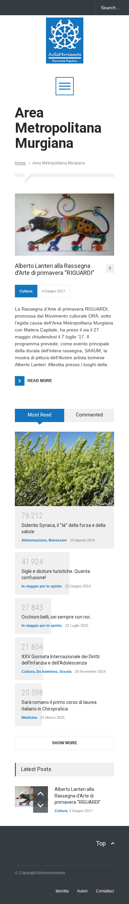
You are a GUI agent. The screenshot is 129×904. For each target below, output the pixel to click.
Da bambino (47, 671)
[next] (40, 805)
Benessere (58, 540)
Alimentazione (34, 540)
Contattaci (105, 891)
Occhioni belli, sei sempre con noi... (57, 617)
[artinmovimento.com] (64, 55)
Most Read (39, 415)
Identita (62, 891)
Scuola (65, 671)
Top (101, 843)
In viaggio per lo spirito (42, 586)
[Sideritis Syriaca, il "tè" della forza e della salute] (64, 469)
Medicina (29, 717)
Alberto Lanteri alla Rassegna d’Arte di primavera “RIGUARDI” (54, 269)
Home (20, 163)
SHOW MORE (64, 743)
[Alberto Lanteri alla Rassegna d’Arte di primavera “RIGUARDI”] (64, 225)
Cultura (26, 291)
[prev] (40, 793)
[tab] (39, 418)
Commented (89, 415)
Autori (82, 891)
